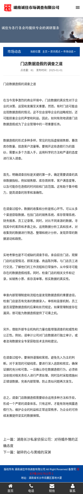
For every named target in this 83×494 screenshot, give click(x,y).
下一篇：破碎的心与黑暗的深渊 (27, 452)
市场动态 (68, 51)
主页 (44, 51)
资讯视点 (55, 51)
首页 (10, 491)
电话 (31, 491)
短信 (52, 491)
